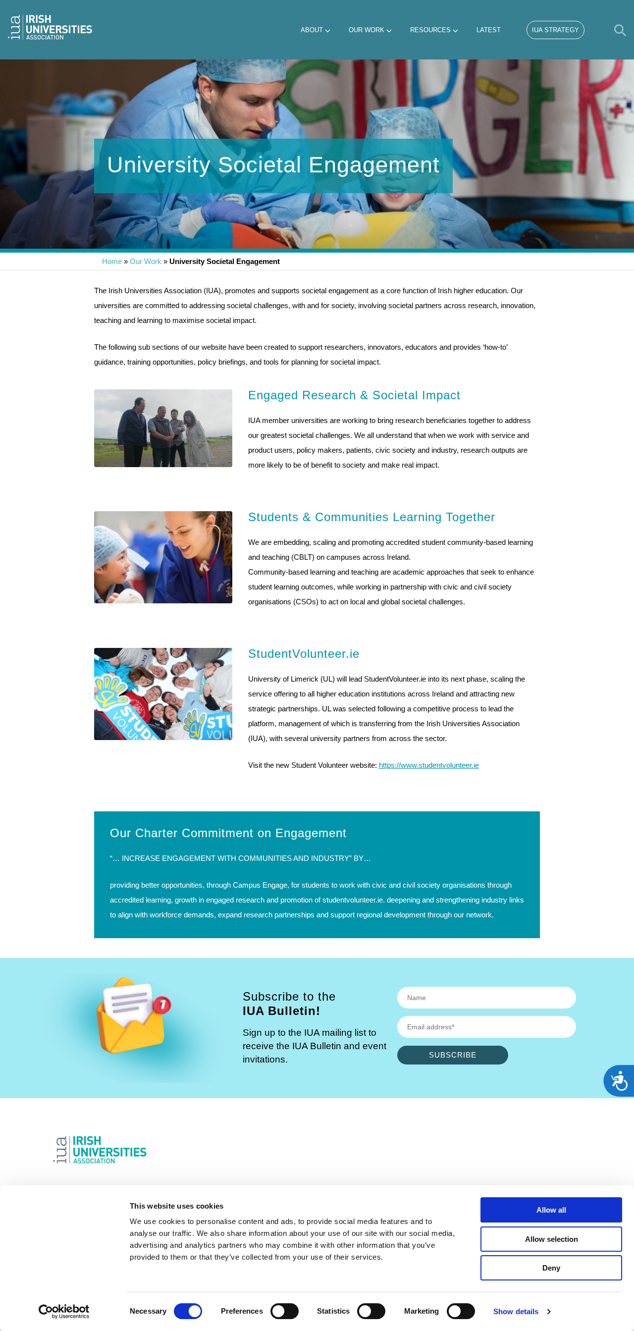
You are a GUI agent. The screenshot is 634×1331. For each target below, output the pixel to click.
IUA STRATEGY (555, 30)
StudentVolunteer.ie (304, 653)
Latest (488, 30)
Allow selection (551, 1239)
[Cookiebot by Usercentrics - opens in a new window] (64, 1311)
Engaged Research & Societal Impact (354, 395)
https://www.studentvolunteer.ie (429, 765)
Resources (430, 30)
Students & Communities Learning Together (371, 517)
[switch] (284, 1311)
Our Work (366, 30)
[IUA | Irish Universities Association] (50, 27)
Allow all (551, 1210)
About (312, 30)
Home (112, 261)
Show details (515, 1311)
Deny (551, 1268)
